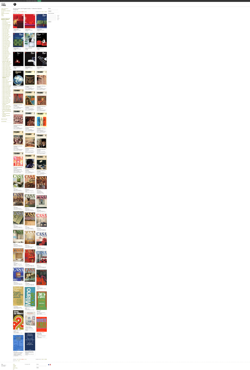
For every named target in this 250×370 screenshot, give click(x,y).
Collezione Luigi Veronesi (6, 105)
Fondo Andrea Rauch (5, 55)
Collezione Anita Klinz (5, 82)
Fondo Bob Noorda (5, 50)
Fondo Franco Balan (5, 30)
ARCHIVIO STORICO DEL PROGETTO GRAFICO (5, 19)
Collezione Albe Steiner (5, 98)
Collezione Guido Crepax (6, 73)
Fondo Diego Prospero (5, 52)
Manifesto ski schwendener (18, 86)
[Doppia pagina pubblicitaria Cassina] (18, 46)
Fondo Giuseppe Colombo (6, 36)
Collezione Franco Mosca (6, 87)
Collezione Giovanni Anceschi (7, 63)
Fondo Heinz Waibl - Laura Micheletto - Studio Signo (6, 62)
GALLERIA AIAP (3, 121)
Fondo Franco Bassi (5, 29)
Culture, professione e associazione (4, 9)
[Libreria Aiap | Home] (7, 4)
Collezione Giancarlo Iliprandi (6, 81)
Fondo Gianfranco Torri (6, 58)
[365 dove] (41, 309)
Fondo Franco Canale (5, 34)
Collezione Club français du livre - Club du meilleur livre (6, 110)
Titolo (58, 16)
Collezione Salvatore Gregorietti (5, 77)
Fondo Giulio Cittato (5, 35)
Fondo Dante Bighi (5, 33)
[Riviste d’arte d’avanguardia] (41, 331)
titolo (20, 11)
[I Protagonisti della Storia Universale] (18, 103)
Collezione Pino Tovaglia (6, 102)
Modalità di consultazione (5, 13)
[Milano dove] (30, 306)
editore (22, 11)
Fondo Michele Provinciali (6, 53)
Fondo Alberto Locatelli (5, 46)
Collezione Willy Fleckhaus (6, 74)
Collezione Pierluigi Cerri (6, 70)
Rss (13, 369)
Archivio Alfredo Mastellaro (6, 24)
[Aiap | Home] (14, 6)
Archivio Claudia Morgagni (6, 25)
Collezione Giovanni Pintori (6, 96)
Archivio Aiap (4, 20)
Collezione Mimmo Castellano (7, 69)
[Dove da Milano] (18, 329)
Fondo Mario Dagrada (5, 40)
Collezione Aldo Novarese (6, 92)
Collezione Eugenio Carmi (6, 68)
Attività (2, 14)
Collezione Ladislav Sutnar (6, 99)
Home (14, 364)
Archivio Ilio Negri (5, 23)
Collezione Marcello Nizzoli (6, 91)
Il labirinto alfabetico (28, 327)
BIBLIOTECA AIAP (4, 119)
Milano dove (27, 308)
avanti (19, 13)
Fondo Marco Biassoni (5, 31)
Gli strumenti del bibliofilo (18, 352)
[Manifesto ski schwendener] (18, 85)
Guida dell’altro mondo (18, 307)
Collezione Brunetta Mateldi (6, 86)
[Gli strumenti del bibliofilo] (18, 350)
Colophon (14, 365)
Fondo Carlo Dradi (5, 39)
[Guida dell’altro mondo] (18, 305)
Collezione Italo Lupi (5, 83)
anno (18, 11)
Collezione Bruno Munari (6, 88)
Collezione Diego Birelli (5, 65)
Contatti (2, 15)
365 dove (38, 311)
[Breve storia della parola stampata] (30, 350)
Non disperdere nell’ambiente (5, 10)
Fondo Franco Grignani (6, 45)
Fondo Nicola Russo (5, 56)
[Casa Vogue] (18, 187)
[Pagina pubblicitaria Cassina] (18, 65)
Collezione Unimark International (5, 104)
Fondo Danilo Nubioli (5, 51)
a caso (25, 11)
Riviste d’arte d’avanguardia (39, 334)
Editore (58, 18)
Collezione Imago (5, 80)
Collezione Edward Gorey (6, 75)
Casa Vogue (16, 207)
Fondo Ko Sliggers (5, 57)
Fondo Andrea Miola (5, 47)
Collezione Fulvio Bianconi (6, 64)
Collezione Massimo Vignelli (6, 106)
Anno (58, 19)
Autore (58, 15)
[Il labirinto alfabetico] (30, 325)
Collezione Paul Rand (5, 97)
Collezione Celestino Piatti (6, 93)
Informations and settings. (31, 0)
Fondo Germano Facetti (6, 41)
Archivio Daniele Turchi (6, 28)
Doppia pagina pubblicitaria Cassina (17, 29)
